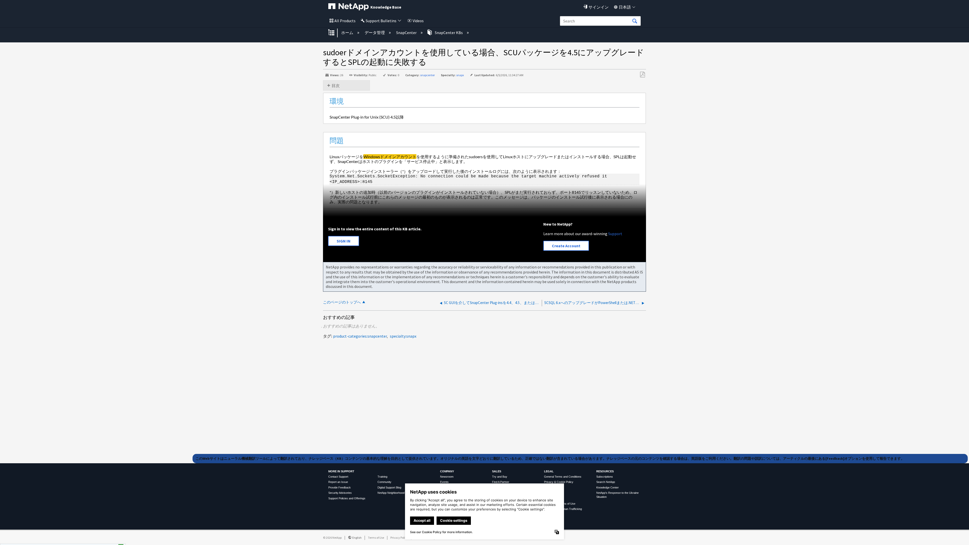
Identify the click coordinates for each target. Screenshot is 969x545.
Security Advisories (340, 492)
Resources (605, 471)
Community (384, 481)
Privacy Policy (399, 537)
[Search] (635, 21)
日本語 (625, 7)
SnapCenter (406, 32)
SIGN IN (344, 240)
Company (447, 471)
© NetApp (332, 537)
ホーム (347, 32)
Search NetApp (605, 481)
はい (78, 539)
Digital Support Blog (389, 487)
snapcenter (427, 75)
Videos (418, 20)
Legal (549, 471)
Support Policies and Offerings (346, 498)
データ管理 (375, 32)
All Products (345, 20)
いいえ (104, 539)
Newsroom (446, 476)
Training (382, 476)
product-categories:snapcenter (360, 336)
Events (444, 481)
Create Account (566, 245)
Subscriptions (604, 476)
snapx (460, 75)
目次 (336, 85)
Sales (496, 471)
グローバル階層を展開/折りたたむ (334, 33)
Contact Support (338, 476)
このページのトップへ (342, 302)
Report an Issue (338, 481)
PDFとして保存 (642, 75)
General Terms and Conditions (562, 476)
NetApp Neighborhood (391, 492)
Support (615, 233)
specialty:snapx (403, 336)
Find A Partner (500, 481)
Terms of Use (376, 537)
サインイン (598, 7)
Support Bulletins (381, 20)
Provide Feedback (339, 487)
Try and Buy (499, 476)
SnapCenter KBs (449, 32)
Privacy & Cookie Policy (558, 481)
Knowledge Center (607, 487)
